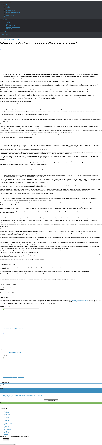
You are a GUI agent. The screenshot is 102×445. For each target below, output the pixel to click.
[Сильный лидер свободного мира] (21, 349)
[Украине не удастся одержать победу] (21, 325)
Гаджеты (6, 420)
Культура (6, 415)
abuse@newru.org (77, 301)
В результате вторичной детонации (13, 377)
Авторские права (10, 10)
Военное (6, 418)
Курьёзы (6, 417)
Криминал (5, 39)
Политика (12, 39)
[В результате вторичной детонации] (21, 374)
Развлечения (7, 429)
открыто (37, 274)
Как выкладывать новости (13, 12)
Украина (6, 432)
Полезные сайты (10, 13)
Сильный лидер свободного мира (12, 352)
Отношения (7, 425)
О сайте (8, 7)
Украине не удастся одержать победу (13, 328)
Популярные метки (11, 15)
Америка (6, 431)
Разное (6, 434)
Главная (5, 4)
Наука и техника (8, 423)
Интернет (6, 422)
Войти (4, 16)
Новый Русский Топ (5, 2)
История (6, 412)
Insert (14, 444)
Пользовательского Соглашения (80, 300)
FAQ (7, 9)
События (17, 39)
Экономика (7, 428)
